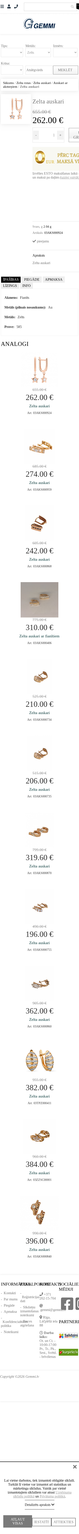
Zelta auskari (42, 83)
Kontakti (10, 1293)
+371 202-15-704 (48, 1296)
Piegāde (9, 1305)
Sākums (8, 83)
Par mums (11, 1299)
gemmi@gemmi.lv (53, 1310)
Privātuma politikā (52, 1492)
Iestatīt (41, 1518)
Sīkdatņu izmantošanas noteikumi (29, 1311)
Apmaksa (10, 1311)
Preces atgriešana (27, 1323)
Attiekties (64, 1518)
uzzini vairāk (70, 177)
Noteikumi (11, 1332)
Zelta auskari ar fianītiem (39, 636)
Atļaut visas (18, 1520)
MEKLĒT (65, 70)
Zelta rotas (23, 83)
